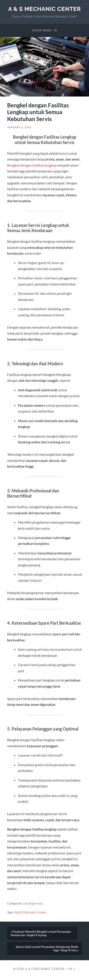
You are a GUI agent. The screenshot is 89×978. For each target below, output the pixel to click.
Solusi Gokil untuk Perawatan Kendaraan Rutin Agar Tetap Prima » (47, 948)
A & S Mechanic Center (44, 8)
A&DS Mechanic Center (30, 912)
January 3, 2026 (19, 127)
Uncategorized (33, 903)
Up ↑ (72, 969)
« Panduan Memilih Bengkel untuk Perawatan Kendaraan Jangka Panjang (41, 933)
